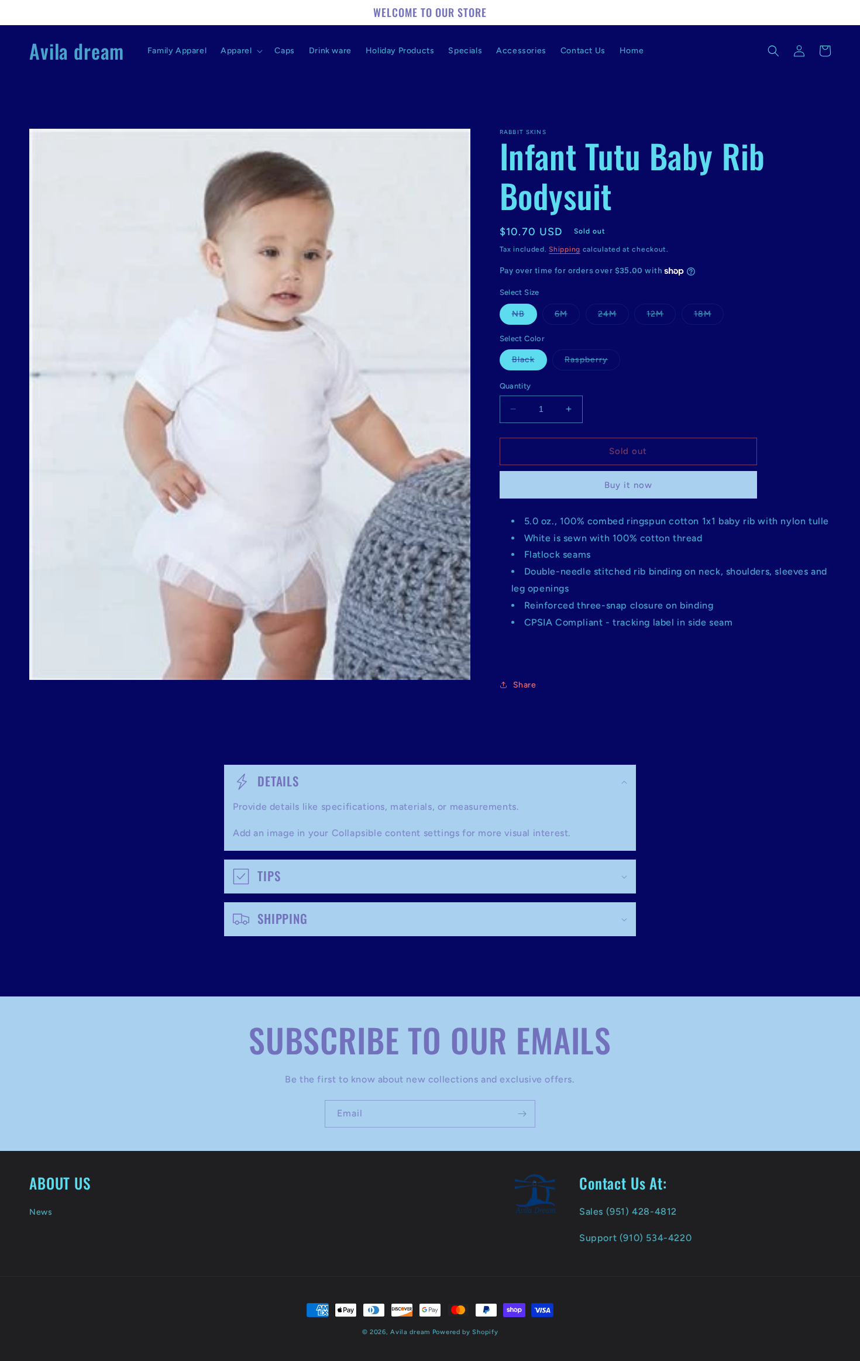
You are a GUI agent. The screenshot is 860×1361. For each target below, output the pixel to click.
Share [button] (524, 685)
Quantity (515, 386)
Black (529, 362)
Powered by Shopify (465, 1332)
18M (709, 316)
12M (661, 316)
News (40, 1212)
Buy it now (628, 485)
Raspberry (592, 362)
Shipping (564, 249)
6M (567, 316)
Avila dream (410, 1332)
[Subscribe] (522, 1114)
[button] (240, 51)
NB (524, 316)
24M (613, 316)
